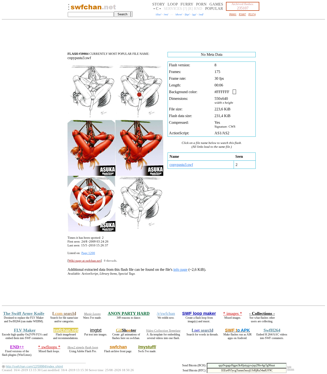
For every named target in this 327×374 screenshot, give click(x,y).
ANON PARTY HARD (129, 313)
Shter (126, 330)
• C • (157, 8)
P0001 (233, 14)
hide (289, 367)
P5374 (252, 14)
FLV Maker (25, 330)
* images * (232, 313)
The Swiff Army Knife (23, 313)
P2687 (242, 14)
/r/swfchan (166, 313)
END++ (17, 347)
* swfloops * (49, 347)
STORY (158, 4)
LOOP (173, 4)
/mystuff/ (147, 347)
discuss (290, 369)
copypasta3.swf (181, 165)
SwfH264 (272, 330)
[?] (185, 8)
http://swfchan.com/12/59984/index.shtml (34, 366)
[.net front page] (69, 8)
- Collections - (262, 313)
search (64, 313)
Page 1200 (88, 253)
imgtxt (95, 330)
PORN (201, 4)
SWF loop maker (199, 313)
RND (198, 8)
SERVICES (173, 8)
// (158, 14)
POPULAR (214, 8)
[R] (190, 8)
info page (180, 269)
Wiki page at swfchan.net (84, 260)
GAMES (216, 4)
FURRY (186, 4)
